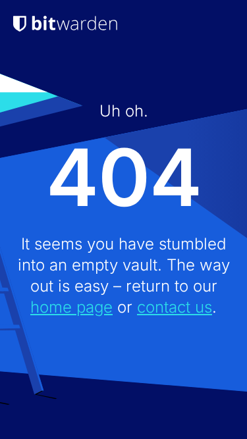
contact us (174, 307)
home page (71, 307)
